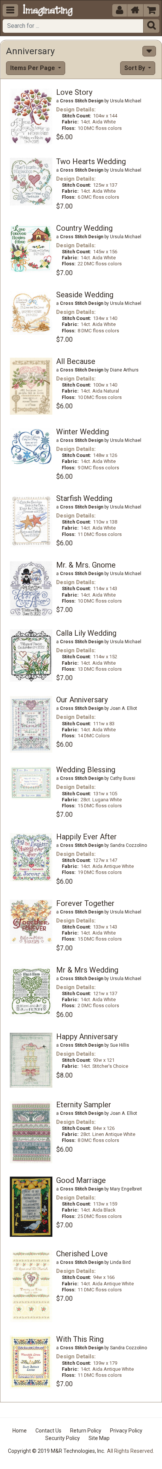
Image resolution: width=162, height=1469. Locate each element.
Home (19, 1431)
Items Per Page (33, 68)
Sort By (135, 68)
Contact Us (48, 1431)
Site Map (99, 1438)
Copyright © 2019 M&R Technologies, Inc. (56, 1451)
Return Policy (85, 1431)
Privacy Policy (126, 1431)
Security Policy (62, 1438)
